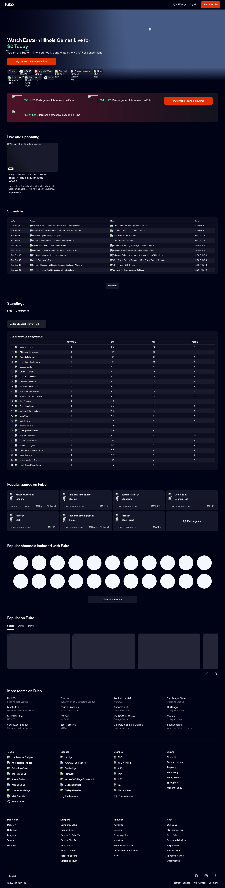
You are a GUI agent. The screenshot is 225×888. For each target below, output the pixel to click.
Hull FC (11, 698)
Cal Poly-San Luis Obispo (128, 724)
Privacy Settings (175, 856)
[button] (208, 673)
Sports (10, 626)
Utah (99, 71)
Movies (32, 626)
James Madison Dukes (29, 460)
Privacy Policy (199, 883)
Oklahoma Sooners (28, 381)
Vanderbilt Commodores (30, 411)
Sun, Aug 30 (16, 226)
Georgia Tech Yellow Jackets (32, 450)
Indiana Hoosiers (27, 347)
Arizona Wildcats (27, 426)
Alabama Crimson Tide (29, 386)
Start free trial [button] (211, 4)
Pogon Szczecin (69, 707)
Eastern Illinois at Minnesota (25, 177)
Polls (9, 311)
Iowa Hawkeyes (27, 455)
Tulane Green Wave (28, 440)
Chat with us (173, 861)
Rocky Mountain (123, 698)
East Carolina (68, 724)
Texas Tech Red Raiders (30, 362)
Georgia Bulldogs (27, 357)
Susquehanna (175, 724)
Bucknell (63, 71)
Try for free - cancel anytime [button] (32, 61)
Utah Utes (24, 416)
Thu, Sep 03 (16, 245)
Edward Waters (82, 71)
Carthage (172, 707)
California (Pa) (15, 716)
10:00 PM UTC (201, 245)
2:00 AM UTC (200, 235)
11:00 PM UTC (201, 260)
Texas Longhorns (27, 406)
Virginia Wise (45, 71)
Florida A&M (35, 77)
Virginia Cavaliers (27, 435)
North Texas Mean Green (30, 465)
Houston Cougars (27, 445)
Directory (213, 883)
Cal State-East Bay (124, 716)
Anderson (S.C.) (122, 707)
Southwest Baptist (17, 724)
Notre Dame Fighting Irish (31, 396)
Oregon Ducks (26, 367)
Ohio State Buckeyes (29, 352)
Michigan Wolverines (29, 431)
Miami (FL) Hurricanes (29, 391)
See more (112, 285)
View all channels (112, 599)
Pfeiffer (64, 716)
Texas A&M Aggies (28, 377)
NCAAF (27, 71)
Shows (21, 626)
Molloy (171, 716)
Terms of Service (182, 883)
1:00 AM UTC (200, 226)
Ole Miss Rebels (27, 372)
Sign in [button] (193, 4)
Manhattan (13, 707)
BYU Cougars (25, 401)
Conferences (22, 311)
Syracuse (16, 77)
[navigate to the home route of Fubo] (9, 4)
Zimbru (64, 698)
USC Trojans (25, 421)
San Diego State (176, 698)
